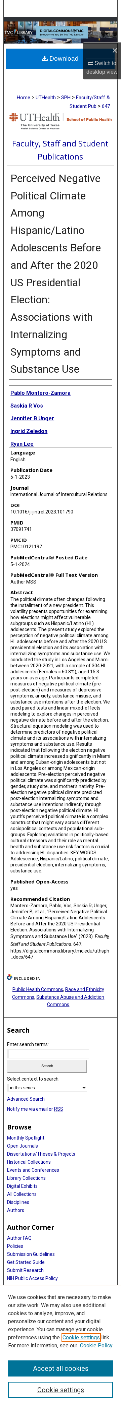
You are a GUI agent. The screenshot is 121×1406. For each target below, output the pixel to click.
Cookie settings (81, 1337)
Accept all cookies (60, 1368)
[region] (60, 1345)
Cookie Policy (96, 1345)
